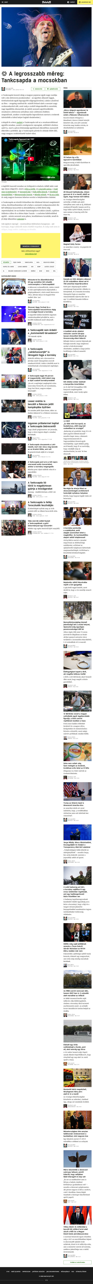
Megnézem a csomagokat (31, 246)
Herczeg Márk (9, 88)
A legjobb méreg (45, 189)
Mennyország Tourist (23, 194)
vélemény (9, 89)
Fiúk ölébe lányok (40, 191)
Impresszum (26, 1271)
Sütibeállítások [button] (81, 1271)
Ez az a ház (54, 194)
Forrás (5, 181)
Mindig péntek (40, 194)
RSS (73, 1271)
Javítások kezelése (38, 1271)
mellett (20, 122)
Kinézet (72, 2)
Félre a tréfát (30, 189)
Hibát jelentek (16, 1271)
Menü (6, 2)
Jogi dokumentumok (52, 1271)
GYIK (8, 1271)
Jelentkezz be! (86, 2)
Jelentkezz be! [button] (31, 253)
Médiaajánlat (65, 1271)
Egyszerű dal (25, 191)
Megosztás (38, 89)
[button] (6, 262)
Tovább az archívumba (77, 1262)
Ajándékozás (53, 89)
